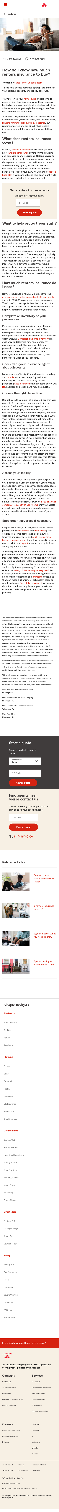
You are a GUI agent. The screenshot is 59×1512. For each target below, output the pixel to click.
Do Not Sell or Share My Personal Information (19, 1488)
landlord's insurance (18, 153)
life (3, 387)
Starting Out (9, 1140)
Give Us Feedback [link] (9, 1405)
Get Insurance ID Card (40, 1411)
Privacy (21, 1465)
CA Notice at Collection (11, 1483)
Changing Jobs (10, 1170)
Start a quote (29, 212)
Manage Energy (11, 1229)
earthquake (23, 530)
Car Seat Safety (11, 1221)
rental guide (30, 99)
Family (7, 1038)
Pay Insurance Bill (38, 1393)
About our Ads (8, 1465)
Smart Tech (9, 1236)
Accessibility (23, 1470)
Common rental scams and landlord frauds (44, 878)
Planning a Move (11, 1178)
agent (25, 543)
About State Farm (9, 1388)
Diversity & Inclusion (10, 1436)
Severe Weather (11, 1295)
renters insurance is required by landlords (23, 123)
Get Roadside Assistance (41, 1388)
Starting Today (10, 1244)
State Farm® (28, 83)
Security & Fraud (39, 1465)
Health (7, 1089)
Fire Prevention (10, 1272)
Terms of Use (7, 1470)
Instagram (36, 1442)
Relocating (8, 1193)
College (7, 1066)
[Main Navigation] (5, 4)
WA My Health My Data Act (12, 1478)
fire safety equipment (31, 583)
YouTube (35, 1454)
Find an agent (23, 827)
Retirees (5, 1442)
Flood (6, 1280)
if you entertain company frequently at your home (29, 503)
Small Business (10, 1119)
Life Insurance (10, 1104)
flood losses (40, 530)
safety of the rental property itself (31, 570)
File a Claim (36, 1382)
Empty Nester (10, 1200)
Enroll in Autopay (38, 1399)
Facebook (35, 1430)
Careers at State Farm (11, 1430)
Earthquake (9, 1265)
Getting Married (11, 1148)
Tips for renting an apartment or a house (45, 963)
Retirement (9, 1111)
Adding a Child (10, 1163)
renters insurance (20, 149)
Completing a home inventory (33, 339)
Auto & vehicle (10, 1023)
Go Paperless (37, 1405)
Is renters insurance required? (44, 907)
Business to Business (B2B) (12, 1399)
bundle (10, 377)
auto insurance (22, 384)
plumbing (37, 577)
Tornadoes (8, 1302)
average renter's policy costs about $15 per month (28, 297)
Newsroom (6, 1393)
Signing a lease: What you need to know (45, 935)
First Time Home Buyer (14, 1155)
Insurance (8, 1096)
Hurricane (8, 1287)
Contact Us (6, 1382)
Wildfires (8, 1310)
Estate (6, 1074)
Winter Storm (10, 1318)
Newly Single (9, 1185)
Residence (8, 1045)
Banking (7, 1030)
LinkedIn (35, 1448)
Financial (8, 1081)
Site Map (36, 1470)
